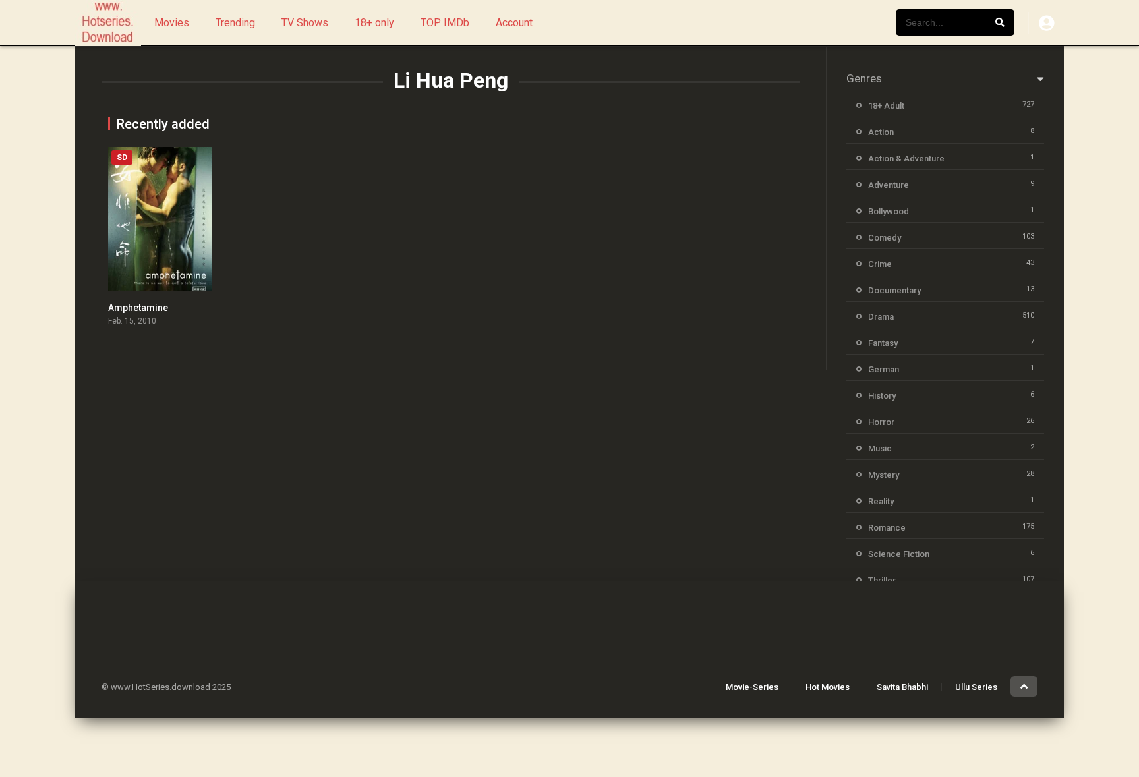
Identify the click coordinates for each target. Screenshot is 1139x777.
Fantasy (883, 343)
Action (881, 132)
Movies (171, 22)
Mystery (883, 475)
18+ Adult (886, 106)
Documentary (894, 290)
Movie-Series (752, 687)
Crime (880, 264)
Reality (881, 501)
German (883, 369)
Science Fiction (898, 554)
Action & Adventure (906, 158)
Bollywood (888, 211)
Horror (881, 422)
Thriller (882, 580)
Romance (887, 527)
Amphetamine (138, 307)
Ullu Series (976, 687)
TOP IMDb (445, 22)
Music (880, 448)
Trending (235, 22)
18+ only (374, 22)
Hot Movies (827, 687)
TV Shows (304, 22)
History (882, 396)
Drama (881, 317)
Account (514, 22)
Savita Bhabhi (902, 687)
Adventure (888, 185)
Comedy (884, 238)
